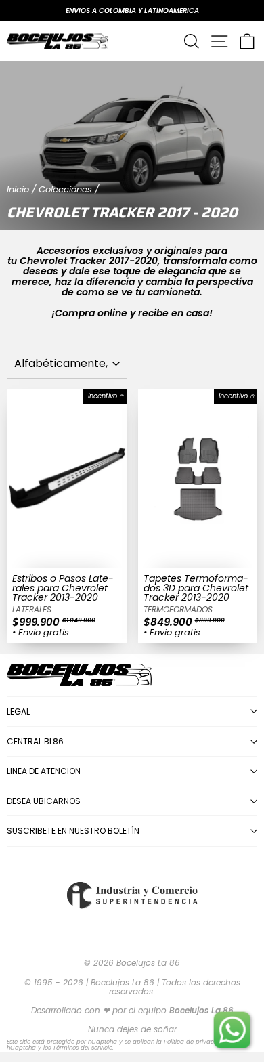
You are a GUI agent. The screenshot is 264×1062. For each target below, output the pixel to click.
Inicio (18, 189)
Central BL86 (35, 741)
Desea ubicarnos (44, 801)
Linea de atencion (44, 771)
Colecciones (65, 189)
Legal (18, 711)
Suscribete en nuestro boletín (73, 830)
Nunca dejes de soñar (132, 1029)
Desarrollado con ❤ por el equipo (132, 1010)
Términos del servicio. (83, 1048)
